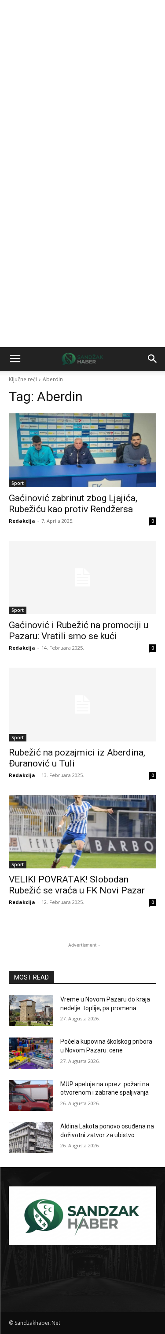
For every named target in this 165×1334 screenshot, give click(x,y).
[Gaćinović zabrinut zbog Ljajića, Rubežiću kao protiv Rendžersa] (82, 450)
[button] (15, 359)
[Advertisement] (82, 86)
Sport (17, 483)
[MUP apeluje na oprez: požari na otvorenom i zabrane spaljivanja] (31, 1095)
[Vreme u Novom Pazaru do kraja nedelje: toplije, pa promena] (31, 1010)
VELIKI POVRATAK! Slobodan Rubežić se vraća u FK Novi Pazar (77, 885)
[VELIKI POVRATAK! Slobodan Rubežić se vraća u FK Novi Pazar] (82, 832)
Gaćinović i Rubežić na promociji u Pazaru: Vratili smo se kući (78, 630)
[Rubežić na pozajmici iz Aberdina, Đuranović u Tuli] (82, 704)
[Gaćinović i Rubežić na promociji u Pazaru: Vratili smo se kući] (82, 578)
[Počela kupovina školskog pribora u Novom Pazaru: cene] (31, 1053)
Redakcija (22, 520)
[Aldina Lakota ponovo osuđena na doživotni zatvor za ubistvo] (31, 1137)
